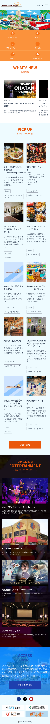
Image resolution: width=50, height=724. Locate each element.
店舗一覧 (24, 445)
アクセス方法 (24, 685)
